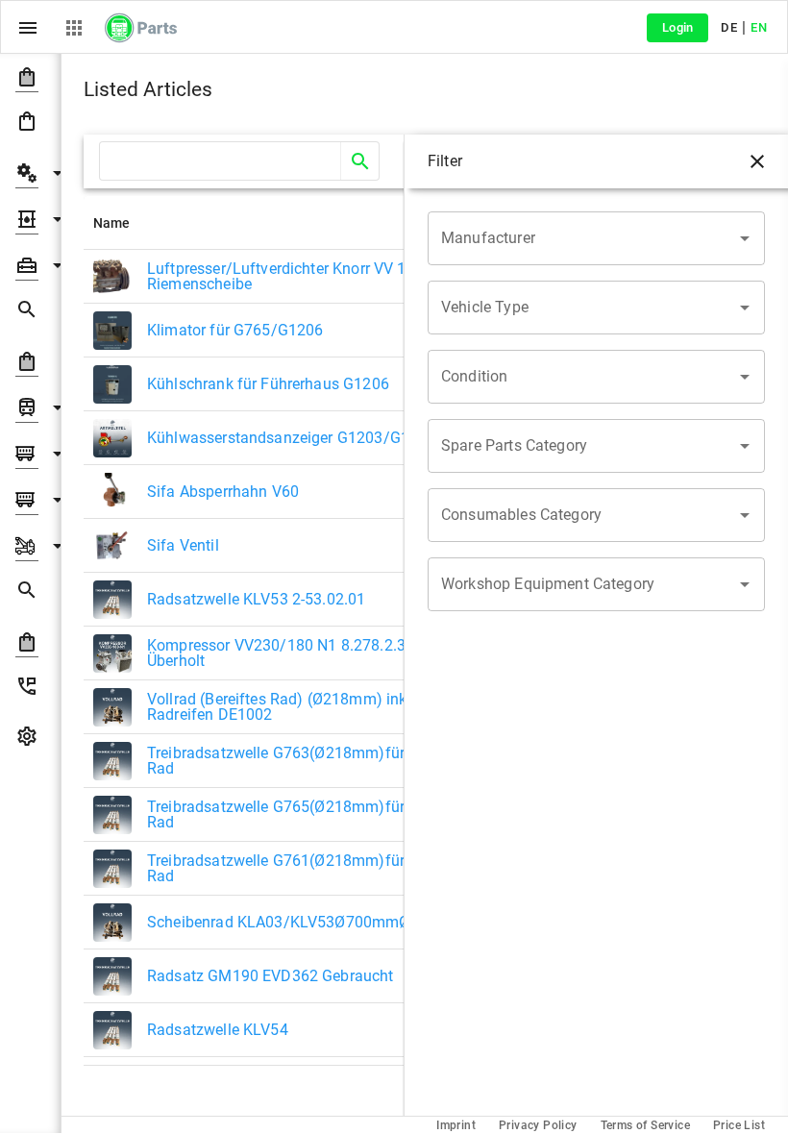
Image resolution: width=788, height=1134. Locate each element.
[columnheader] (261, 223)
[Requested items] (30, 313)
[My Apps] (74, 28)
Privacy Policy (538, 1125)
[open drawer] (757, 161)
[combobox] (581, 238)
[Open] (744, 238)
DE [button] (729, 27)
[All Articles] (30, 125)
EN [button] (759, 27)
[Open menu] (28, 28)
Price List (739, 1125)
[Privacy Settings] (30, 740)
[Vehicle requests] (30, 594)
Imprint (456, 1125)
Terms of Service (645, 1125)
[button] (30, 77)
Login (678, 27)
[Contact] (30, 690)
